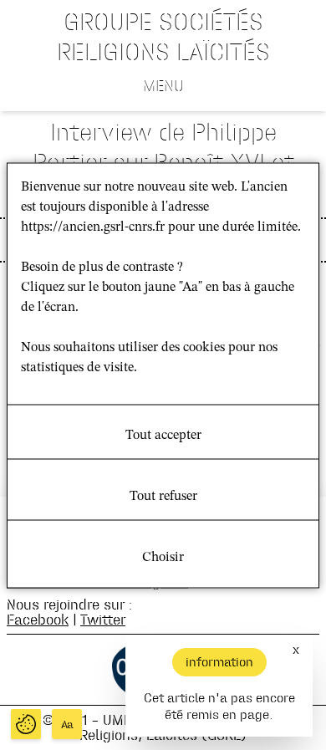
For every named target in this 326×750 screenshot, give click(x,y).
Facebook (38, 619)
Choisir (163, 557)
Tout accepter (163, 434)
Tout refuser (163, 496)
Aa (67, 724)
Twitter (102, 619)
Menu (163, 85)
